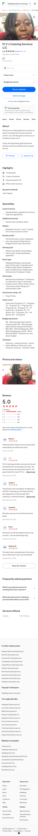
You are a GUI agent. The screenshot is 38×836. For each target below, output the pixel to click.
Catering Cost (6, 746)
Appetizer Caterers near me (11, 718)
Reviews (26, 119)
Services (28, 831)
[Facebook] (19, 833)
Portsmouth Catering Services (12, 658)
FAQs (33, 119)
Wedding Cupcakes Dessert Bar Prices (14, 756)
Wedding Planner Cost (9, 766)
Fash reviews (24, 820)
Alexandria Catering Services (11, 675)
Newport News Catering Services (13, 651)
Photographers (25, 789)
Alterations (23, 802)
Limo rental (23, 799)
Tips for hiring (6, 811)
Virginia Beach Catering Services (12, 665)
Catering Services (14, 10)
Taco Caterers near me (9, 725)
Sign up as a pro (25, 811)
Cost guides (6, 814)
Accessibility (18, 831)
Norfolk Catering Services (10, 655)
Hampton (26, 10)
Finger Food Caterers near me (11, 735)
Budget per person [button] (11, 82)
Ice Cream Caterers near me (11, 708)
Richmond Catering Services (11, 671)
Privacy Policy (7, 831)
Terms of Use (22, 828)
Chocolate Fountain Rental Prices (13, 760)
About (4, 119)
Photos (18, 119)
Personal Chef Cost (8, 763)
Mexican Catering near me (10, 714)
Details (11, 119)
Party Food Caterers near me (11, 731)
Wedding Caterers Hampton (11, 693)
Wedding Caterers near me (11, 704)
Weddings (23, 792)
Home (4, 10)
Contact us (6, 799)
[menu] (3, 3)
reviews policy (15, 430)
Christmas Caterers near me (11, 728)
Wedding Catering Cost (9, 749)
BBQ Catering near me (9, 711)
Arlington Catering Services (11, 682)
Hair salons (23, 786)
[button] (19, 588)
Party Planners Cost (8, 770)
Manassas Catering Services (11, 678)
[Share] (34, 17)
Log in (4, 789)
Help (4, 802)
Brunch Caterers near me (10, 721)
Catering (23, 796)
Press (4, 796)
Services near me (8, 818)
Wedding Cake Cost (8, 753)
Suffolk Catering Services (10, 668)
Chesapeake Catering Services (12, 661)
